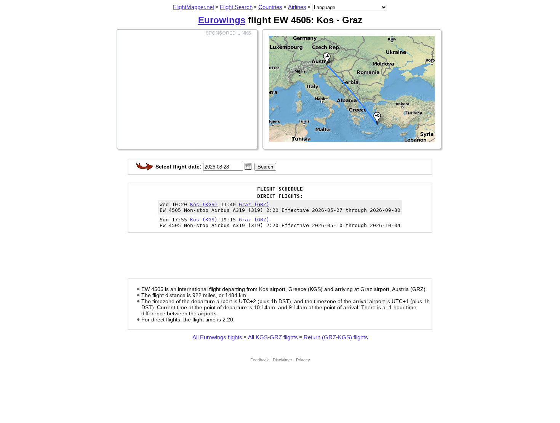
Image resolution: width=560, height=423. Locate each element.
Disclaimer (282, 360)
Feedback (259, 360)
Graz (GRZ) (254, 204)
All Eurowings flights (217, 337)
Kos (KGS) (204, 204)
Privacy (303, 360)
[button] (248, 166)
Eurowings (221, 20)
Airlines (297, 7)
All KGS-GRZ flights (273, 337)
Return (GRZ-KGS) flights (336, 337)
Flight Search (236, 7)
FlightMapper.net (193, 7)
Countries (270, 7)
